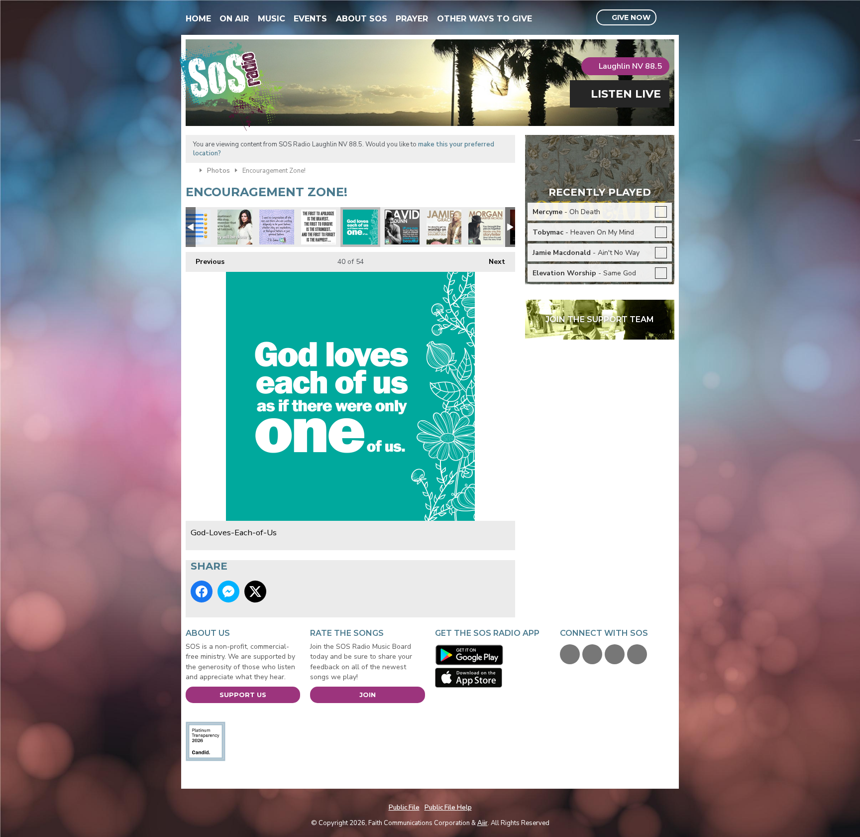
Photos (218, 170)
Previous (205, 261)
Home (198, 18)
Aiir (482, 823)
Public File (404, 807)
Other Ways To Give (484, 18)
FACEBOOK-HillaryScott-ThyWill (234, 227)
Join (367, 695)
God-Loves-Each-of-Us (360, 227)
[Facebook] (570, 654)
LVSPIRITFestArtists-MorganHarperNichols (485, 227)
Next (492, 261)
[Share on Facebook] (202, 591)
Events (310, 18)
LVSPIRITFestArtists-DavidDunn (402, 227)
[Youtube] (615, 654)
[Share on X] (255, 591)
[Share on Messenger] (228, 591)
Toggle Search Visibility (668, 18)
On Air (234, 18)
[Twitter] (592, 654)
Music (271, 18)
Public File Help (448, 807)
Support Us (242, 695)
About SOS (361, 18)
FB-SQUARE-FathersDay (276, 227)
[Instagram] (637, 654)
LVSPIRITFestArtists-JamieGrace (444, 227)
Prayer (412, 18)
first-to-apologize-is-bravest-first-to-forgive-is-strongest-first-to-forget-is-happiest (318, 227)
